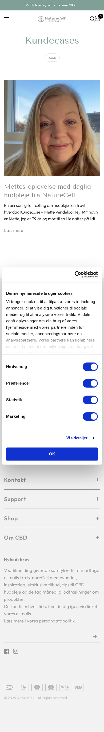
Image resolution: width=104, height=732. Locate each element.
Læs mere (13, 230)
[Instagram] (17, 651)
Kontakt (15, 480)
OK (52, 454)
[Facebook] (8, 651)
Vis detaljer (76, 438)
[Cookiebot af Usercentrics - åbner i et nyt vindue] (75, 274)
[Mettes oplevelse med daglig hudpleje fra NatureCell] (52, 128)
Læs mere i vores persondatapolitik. (40, 620)
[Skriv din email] (94, 636)
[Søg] (92, 19)
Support (15, 498)
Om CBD (15, 537)
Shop (11, 518)
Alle (52, 58)
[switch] (90, 383)
